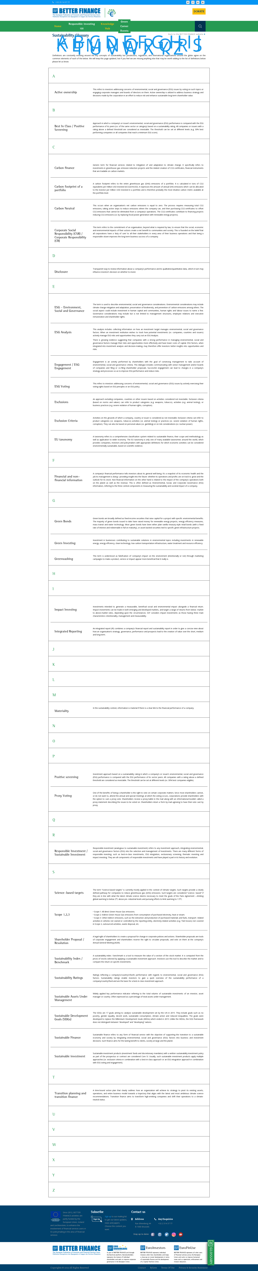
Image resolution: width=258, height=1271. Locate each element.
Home (57, 26)
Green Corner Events (124, 26)
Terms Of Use (168, 1267)
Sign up (108, 1216)
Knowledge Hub (107, 26)
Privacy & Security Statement (193, 1267)
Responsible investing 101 (82, 26)
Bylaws (153, 1267)
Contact (142, 1267)
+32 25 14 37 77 (62, 2)
